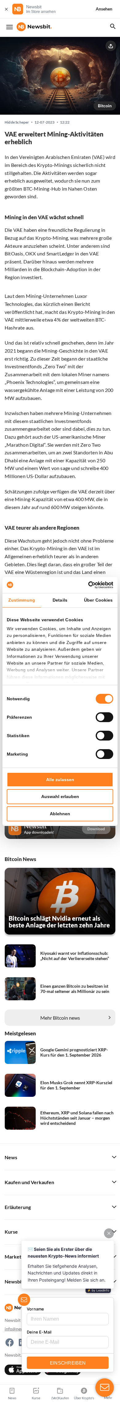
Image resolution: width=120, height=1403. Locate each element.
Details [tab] (60, 600)
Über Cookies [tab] (98, 600)
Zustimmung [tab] (21, 600)
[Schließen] (6, 9)
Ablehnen (60, 813)
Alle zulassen (60, 779)
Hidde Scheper (17, 122)
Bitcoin (105, 105)
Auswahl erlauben (60, 796)
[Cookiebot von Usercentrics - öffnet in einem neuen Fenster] (86, 585)
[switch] (104, 717)
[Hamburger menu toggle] (9, 27)
